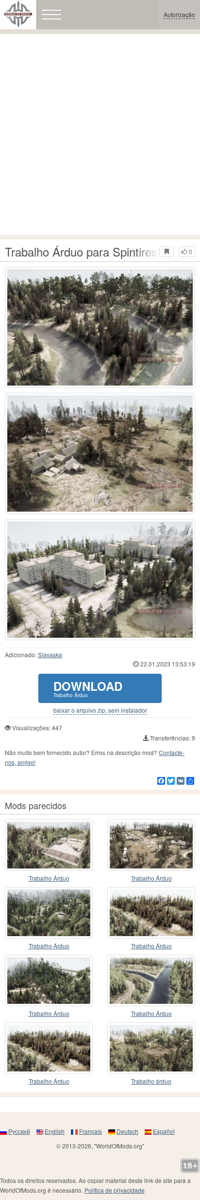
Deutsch (127, 1131)
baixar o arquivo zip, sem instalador (100, 710)
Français (90, 1131)
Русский (19, 1131)
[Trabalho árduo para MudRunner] (151, 1048)
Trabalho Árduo (49, 878)
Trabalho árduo (151, 1081)
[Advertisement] (100, 134)
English (55, 1131)
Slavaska (50, 654)
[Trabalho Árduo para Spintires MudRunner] (100, 327)
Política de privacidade (114, 1190)
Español (164, 1131)
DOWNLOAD (87, 688)
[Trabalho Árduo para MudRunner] (49, 845)
